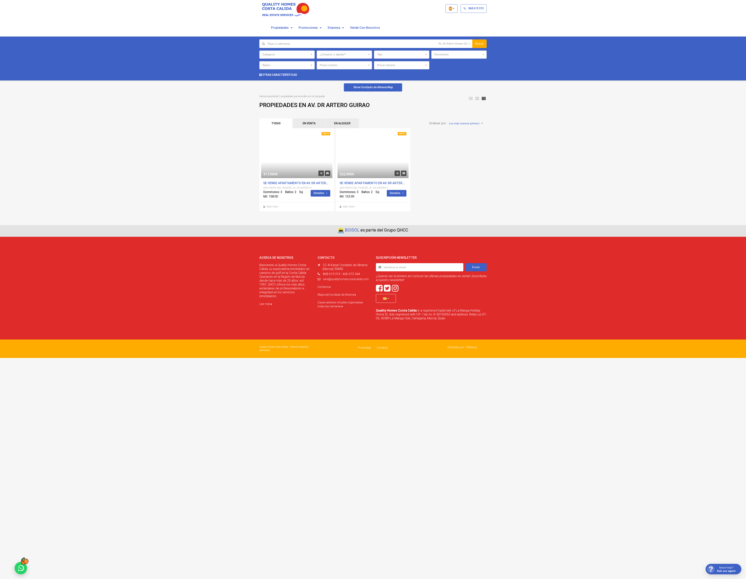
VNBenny (471, 347)
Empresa (334, 28)
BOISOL (352, 230)
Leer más (265, 304)
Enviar (476, 267)
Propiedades (280, 28)
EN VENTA (309, 123)
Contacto (324, 286)
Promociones (308, 28)
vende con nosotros (365, 28)
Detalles (319, 193)
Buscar (479, 43)
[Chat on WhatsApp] (21, 568)
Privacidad (364, 347)
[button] (451, 8)
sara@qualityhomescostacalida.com (346, 279)
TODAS (276, 123)
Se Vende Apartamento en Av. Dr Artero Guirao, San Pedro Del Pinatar (320, 183)
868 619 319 (476, 8)
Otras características (279, 74)
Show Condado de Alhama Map (373, 87)
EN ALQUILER (342, 123)
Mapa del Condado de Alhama (336, 294)
